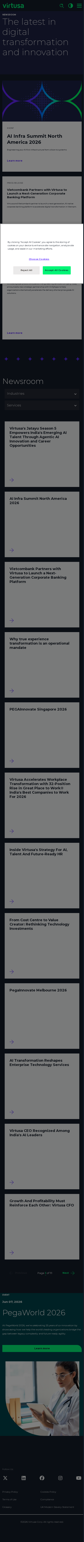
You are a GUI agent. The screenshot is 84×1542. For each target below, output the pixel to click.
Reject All (26, 270)
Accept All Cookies (57, 270)
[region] (42, 253)
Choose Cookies (39, 259)
